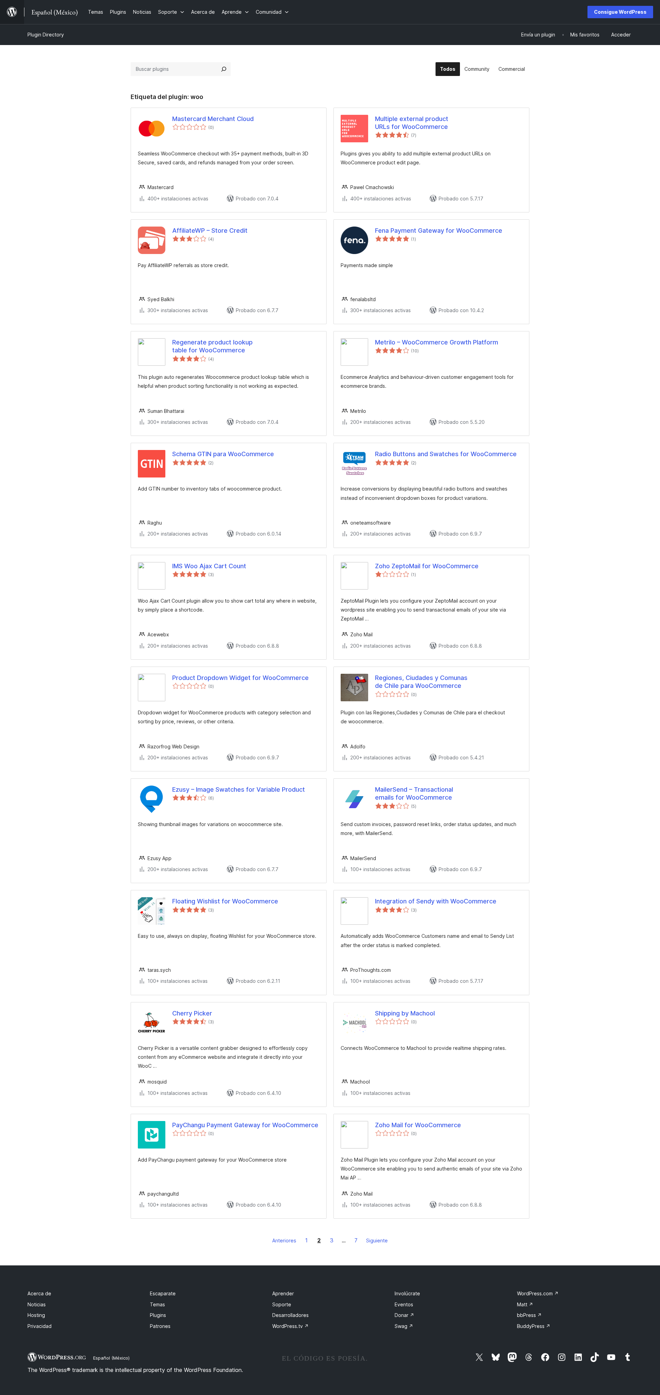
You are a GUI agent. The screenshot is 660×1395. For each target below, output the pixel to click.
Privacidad (40, 1326)
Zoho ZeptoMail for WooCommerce (426, 566)
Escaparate (163, 1293)
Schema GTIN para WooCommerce (223, 454)
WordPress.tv (290, 1326)
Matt (525, 1304)
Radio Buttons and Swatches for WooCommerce (446, 454)
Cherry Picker (192, 1013)
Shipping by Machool (405, 1013)
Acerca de (39, 1293)
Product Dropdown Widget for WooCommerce (240, 677)
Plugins (158, 1315)
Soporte (281, 1304)
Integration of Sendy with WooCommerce (435, 901)
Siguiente (377, 1240)
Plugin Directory (46, 34)
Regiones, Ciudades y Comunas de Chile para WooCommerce (421, 681)
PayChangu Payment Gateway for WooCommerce (245, 1125)
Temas (157, 1304)
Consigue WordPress (620, 12)
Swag (404, 1326)
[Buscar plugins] (224, 69)
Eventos (404, 1304)
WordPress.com (538, 1293)
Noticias (37, 1304)
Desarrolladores (290, 1315)
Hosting (36, 1315)
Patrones (160, 1326)
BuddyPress (533, 1326)
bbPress (529, 1315)
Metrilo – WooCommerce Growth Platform (436, 342)
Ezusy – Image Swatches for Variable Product (238, 789)
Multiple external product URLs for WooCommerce (411, 122)
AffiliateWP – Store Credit (210, 230)
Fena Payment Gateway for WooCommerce (438, 230)
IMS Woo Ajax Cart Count (209, 566)
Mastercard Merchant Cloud (213, 118)
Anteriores (284, 1240)
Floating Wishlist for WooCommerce (225, 901)
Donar (404, 1315)
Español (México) (111, 1358)
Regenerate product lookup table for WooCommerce (212, 346)
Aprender (283, 1293)
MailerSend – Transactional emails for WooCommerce (414, 793)
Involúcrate (407, 1293)
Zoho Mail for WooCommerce (418, 1125)
